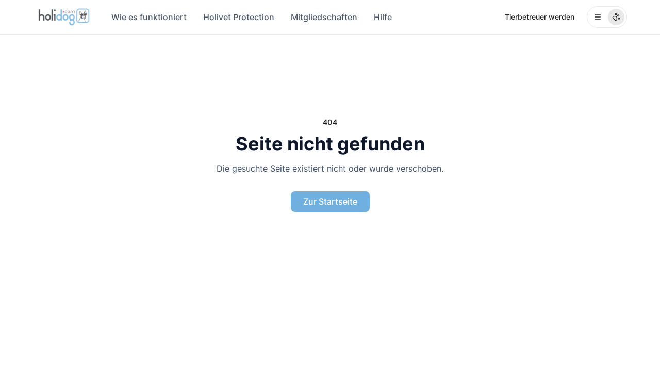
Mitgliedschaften (324, 17)
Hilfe (383, 17)
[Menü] (607, 17)
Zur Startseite (330, 201)
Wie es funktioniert (149, 17)
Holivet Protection (238, 17)
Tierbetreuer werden (539, 16)
